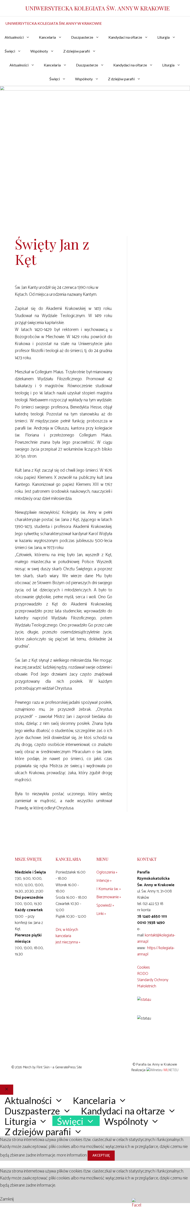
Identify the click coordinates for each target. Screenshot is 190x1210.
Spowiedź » (105, 905)
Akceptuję (101, 1155)
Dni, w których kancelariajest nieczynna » (68, 935)
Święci (10, 51)
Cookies (143, 967)
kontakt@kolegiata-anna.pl (156, 938)
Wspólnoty (39, 51)
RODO (142, 973)
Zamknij (7, 1199)
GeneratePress (65, 1067)
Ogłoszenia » (106, 872)
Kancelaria (47, 37)
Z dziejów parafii (76, 51)
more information (72, 1155)
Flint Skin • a (46, 1067)
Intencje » (103, 880)
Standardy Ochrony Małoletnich (152, 983)
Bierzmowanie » (108, 897)
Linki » (101, 914)
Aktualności (14, 37)
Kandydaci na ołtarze (125, 37)
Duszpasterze (82, 37)
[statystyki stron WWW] (144, 999)
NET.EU (170, 1070)
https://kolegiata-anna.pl (155, 951)
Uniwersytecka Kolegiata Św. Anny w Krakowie (97, 8)
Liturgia (163, 37)
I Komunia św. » (108, 889)
